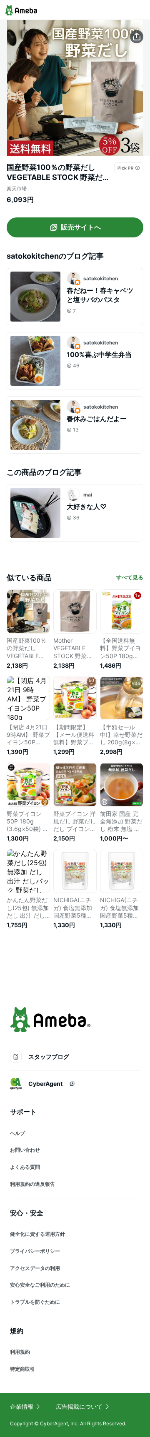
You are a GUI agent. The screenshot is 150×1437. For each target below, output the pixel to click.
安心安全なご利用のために (40, 1285)
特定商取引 (22, 1369)
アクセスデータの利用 (35, 1268)
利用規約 (20, 1352)
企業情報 (21, 1406)
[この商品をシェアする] (136, 36)
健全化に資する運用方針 (37, 1234)
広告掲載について (79, 1406)
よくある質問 (25, 1167)
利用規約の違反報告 (32, 1184)
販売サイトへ (81, 227)
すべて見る (129, 577)
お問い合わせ (25, 1150)
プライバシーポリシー (35, 1251)
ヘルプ (17, 1133)
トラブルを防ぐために (35, 1302)
